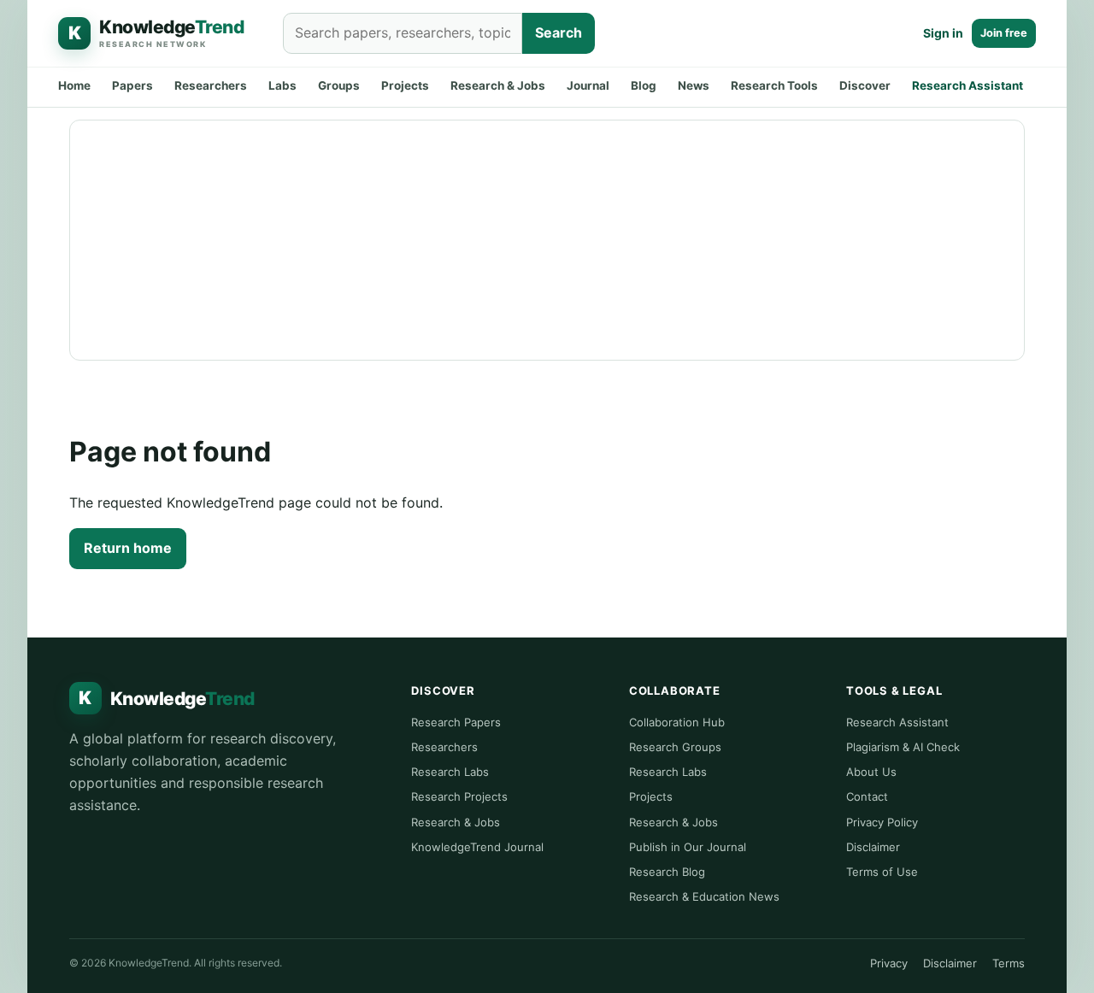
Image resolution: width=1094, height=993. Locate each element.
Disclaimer (873, 847)
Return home (128, 547)
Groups (339, 85)
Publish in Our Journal (687, 847)
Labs (282, 85)
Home (74, 85)
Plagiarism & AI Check (903, 747)
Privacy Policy (882, 822)
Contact (867, 796)
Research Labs (450, 772)
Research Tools (774, 85)
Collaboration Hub (677, 722)
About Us (871, 772)
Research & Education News (704, 896)
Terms (1008, 963)
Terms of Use (882, 871)
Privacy (889, 963)
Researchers (210, 85)
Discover (865, 85)
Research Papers (456, 722)
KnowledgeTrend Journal (477, 847)
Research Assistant (967, 85)
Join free (1003, 32)
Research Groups (675, 747)
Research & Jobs (497, 85)
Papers (132, 85)
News (693, 85)
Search (558, 32)
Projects (405, 85)
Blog (643, 85)
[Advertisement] (547, 240)
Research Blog (667, 871)
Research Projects (459, 796)
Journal (588, 85)
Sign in (943, 33)
